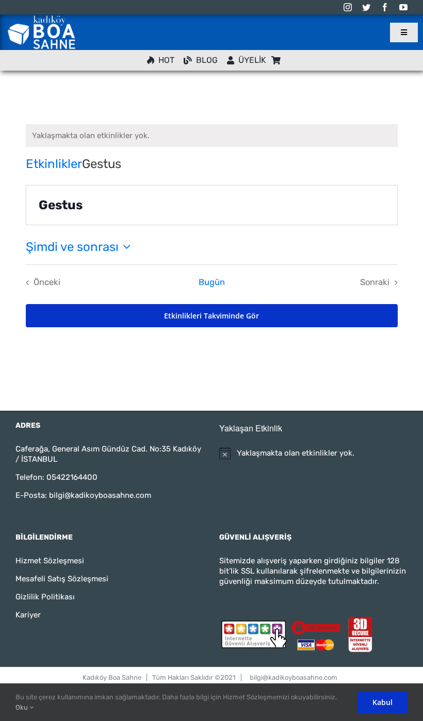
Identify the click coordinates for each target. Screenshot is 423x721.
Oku (22, 707)
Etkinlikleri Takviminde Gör (211, 316)
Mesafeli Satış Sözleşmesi (61, 578)
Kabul (382, 702)
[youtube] (403, 7)
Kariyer (28, 614)
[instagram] (348, 7)
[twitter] (366, 7)
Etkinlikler (54, 164)
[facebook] (385, 7)
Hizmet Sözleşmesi (49, 560)
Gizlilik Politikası (45, 596)
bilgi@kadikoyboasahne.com (100, 495)
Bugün (212, 282)
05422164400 (71, 477)
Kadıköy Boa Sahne (112, 677)
